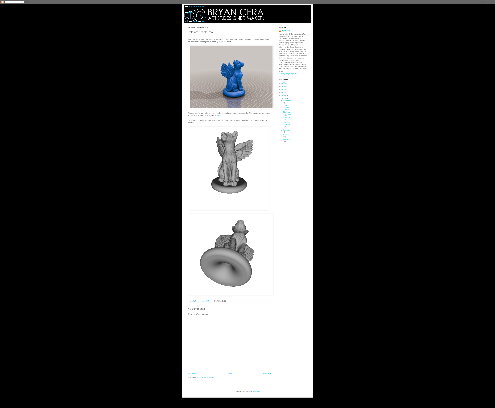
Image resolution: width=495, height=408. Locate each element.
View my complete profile (288, 74)
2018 (283, 83)
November (287, 130)
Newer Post (192, 374)
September (287, 140)
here (218, 115)
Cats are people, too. (286, 124)
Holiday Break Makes (286, 107)
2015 (283, 92)
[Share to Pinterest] (225, 301)
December (287, 101)
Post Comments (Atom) (205, 377)
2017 (283, 86)
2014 (283, 95)
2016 (283, 89)
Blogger (257, 391)
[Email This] (215, 301)
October (286, 135)
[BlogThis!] (217, 301)
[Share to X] (220, 301)
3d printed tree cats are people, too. (287, 115)
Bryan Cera (286, 31)
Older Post (267, 374)
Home (230, 374)
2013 (283, 98)
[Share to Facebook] (222, 301)
